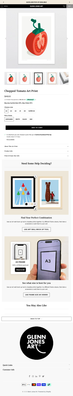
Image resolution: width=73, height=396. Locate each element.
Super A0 (32, 111)
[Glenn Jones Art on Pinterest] (39, 376)
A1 (20, 111)
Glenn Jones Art (32, 391)
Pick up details (10, 139)
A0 (25, 111)
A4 (6, 111)
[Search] (64, 6)
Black (25, 119)
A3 (11, 111)
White (18, 119)
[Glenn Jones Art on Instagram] (33, 376)
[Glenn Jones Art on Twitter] (43, 376)
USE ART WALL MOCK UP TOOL (36, 229)
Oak (31, 119)
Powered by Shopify (44, 391)
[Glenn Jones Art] (36, 6)
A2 (15, 111)
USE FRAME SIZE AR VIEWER (36, 295)
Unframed (9, 119)
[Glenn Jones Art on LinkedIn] (36, 376)
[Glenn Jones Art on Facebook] (29, 376)
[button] (36, 146)
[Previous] (4, 2)
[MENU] (1, 6)
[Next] (69, 2)
